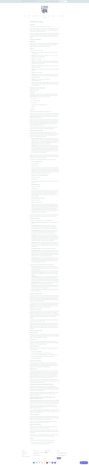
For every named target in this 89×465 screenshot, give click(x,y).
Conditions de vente (25, 452)
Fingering (53, 15)
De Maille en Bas (41, 461)
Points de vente (24, 453)
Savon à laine (63, 15)
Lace (49, 15)
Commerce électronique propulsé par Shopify (50, 461)
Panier (57, 1)
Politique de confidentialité (26, 456)
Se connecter (46, 1)
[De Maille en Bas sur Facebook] (45, 452)
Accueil (24, 15)
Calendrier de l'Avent (35, 15)
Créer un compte (52, 1)
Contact (23, 455)
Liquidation (45, 17)
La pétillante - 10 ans (43, 15)
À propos (28, 15)
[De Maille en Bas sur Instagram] (47, 452)
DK (57, 15)
